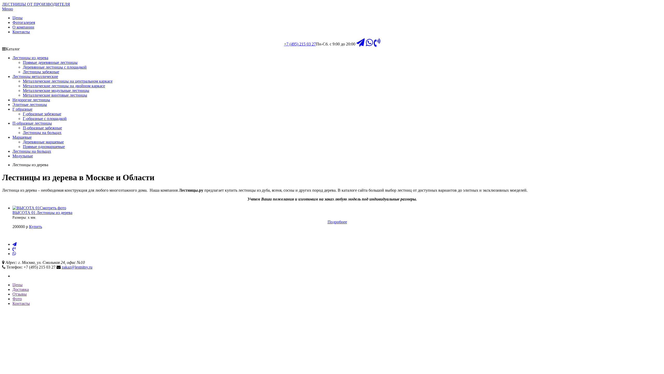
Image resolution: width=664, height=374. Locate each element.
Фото (17, 299)
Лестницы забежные (41, 72)
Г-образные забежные (42, 114)
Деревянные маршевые (43, 142)
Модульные (22, 156)
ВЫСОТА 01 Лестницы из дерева (42, 212)
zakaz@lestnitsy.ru (77, 267)
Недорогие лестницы (31, 100)
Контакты (21, 32)
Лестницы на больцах (42, 132)
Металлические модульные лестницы (56, 90)
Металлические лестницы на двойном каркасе (64, 86)
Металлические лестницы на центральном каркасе (68, 81)
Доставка (20, 289)
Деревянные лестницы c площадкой (55, 67)
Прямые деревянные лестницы (50, 62)
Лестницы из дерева (30, 58)
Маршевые (22, 137)
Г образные (22, 109)
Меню (7, 9)
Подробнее (337, 222)
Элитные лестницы (29, 104)
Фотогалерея (23, 22)
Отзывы (19, 294)
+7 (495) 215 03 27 (300, 44)
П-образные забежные (42, 128)
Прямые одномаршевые (44, 146)
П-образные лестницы (32, 123)
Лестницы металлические (35, 76)
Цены (17, 18)
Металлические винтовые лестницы (55, 95)
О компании (23, 27)
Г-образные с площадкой (45, 118)
